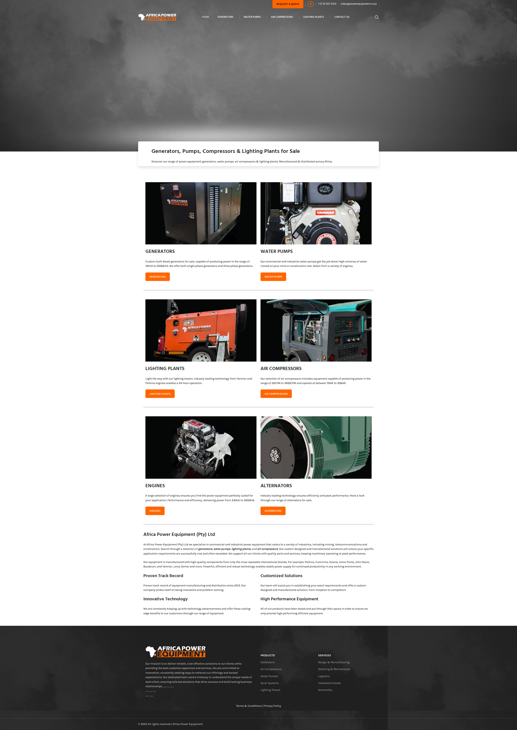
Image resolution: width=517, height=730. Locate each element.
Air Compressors (271, 669)
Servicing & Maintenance (334, 669)
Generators (267, 662)
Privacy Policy (272, 706)
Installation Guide (329, 683)
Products (268, 655)
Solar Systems (270, 683)
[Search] (377, 17)
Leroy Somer (181, 566)
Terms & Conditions (249, 706)
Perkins (309, 562)
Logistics (324, 676)
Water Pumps (269, 676)
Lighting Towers (270, 690)
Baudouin (149, 566)
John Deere (362, 562)
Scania (333, 562)
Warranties (325, 690)
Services (324, 655)
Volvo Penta (346, 562)
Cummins (321, 562)
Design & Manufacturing (334, 662)
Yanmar (167, 566)
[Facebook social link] (311, 4)
